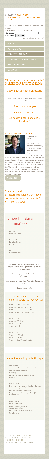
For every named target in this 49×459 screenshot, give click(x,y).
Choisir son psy (23, 436)
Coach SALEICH (15, 326)
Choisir (16, 15)
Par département (15, 242)
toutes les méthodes (24, 361)
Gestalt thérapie (15, 384)
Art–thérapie (13, 365)
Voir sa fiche (13, 178)
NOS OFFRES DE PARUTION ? (22, 59)
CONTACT (12, 70)
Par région (13, 240)
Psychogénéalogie (16, 404)
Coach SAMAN (14, 319)
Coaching (12, 373)
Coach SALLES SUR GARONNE (21, 307)
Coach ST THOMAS (16, 337)
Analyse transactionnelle (18, 370)
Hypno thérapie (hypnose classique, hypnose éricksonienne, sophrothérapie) (25, 387)
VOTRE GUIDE (14, 49)
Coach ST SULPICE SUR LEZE (20, 340)
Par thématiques (15, 234)
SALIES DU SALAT (35, 98)
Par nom (12, 250)
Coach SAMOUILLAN (17, 321)
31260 (24, 101)
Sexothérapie (14, 413)
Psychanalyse (14, 401)
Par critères (13, 231)
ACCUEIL (12, 43)
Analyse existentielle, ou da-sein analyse (23, 368)
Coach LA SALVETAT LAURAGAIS (21, 312)
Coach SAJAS (14, 332)
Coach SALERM (15, 324)
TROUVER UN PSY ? (17, 54)
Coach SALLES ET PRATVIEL (20, 305)
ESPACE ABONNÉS (16, 64)
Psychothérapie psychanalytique (20, 410)
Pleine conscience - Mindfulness (20, 390)
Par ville (12, 244)
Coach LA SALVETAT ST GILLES (20, 310)
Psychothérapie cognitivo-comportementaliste (18, 407)
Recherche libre (15, 253)
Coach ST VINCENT (16, 335)
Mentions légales (14, 440)
